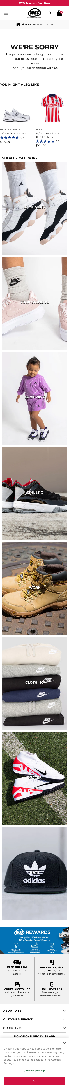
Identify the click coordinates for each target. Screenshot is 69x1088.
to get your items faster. (51, 973)
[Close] (65, 1043)
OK (34, 1080)
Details (17, 973)
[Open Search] (49, 13)
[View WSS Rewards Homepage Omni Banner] (34, 940)
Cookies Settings (34, 1070)
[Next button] (63, 3)
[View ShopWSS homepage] (34, 13)
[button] (34, 24)
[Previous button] (6, 3)
